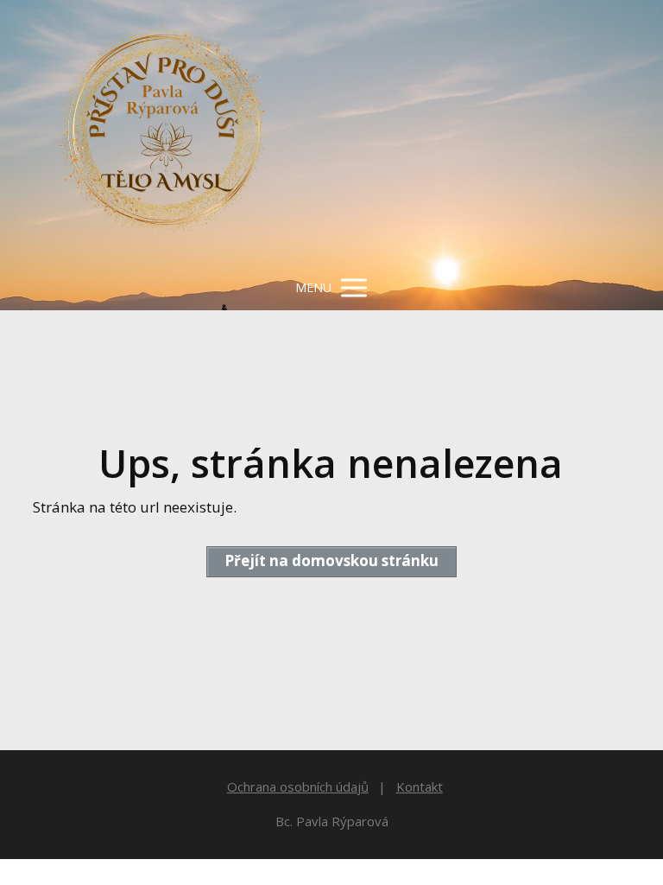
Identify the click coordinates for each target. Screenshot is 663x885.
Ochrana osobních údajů (298, 786)
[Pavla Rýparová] (162, 132)
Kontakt (419, 786)
